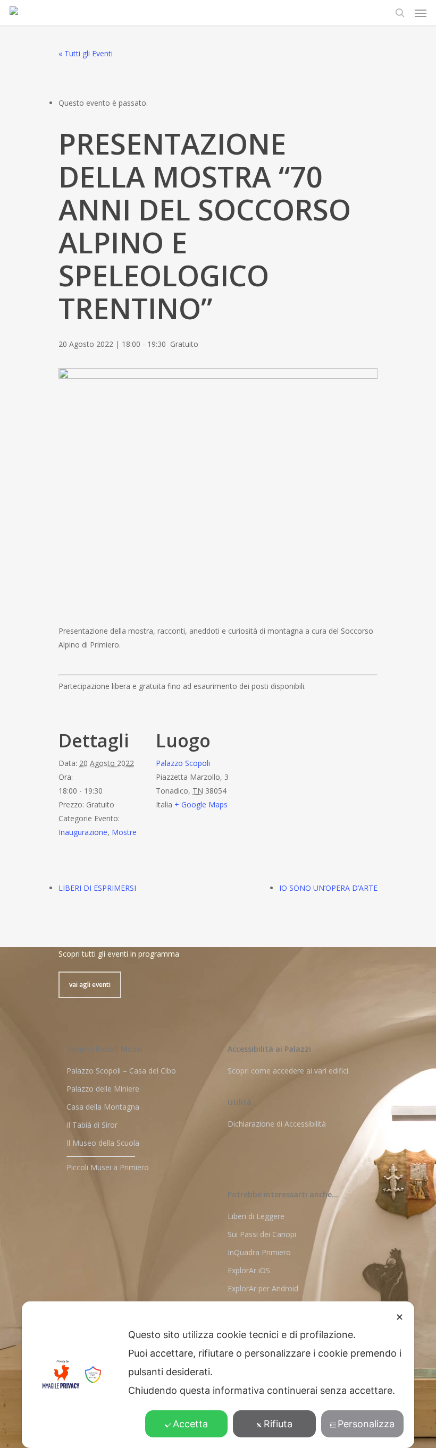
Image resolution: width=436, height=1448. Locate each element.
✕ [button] (400, 1317)
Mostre (124, 832)
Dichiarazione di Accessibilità (277, 1124)
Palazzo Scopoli (183, 763)
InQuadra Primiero (259, 1252)
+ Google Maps (201, 804)
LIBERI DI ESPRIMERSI (97, 888)
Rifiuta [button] (278, 1423)
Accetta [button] (190, 1423)
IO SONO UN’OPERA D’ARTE (328, 888)
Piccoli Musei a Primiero (107, 1167)
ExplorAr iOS (249, 1270)
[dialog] (218, 1374)
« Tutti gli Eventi (85, 53)
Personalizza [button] (366, 1423)
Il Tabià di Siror (92, 1125)
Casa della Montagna (102, 1107)
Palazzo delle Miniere (102, 1089)
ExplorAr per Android (263, 1288)
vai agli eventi (90, 984)
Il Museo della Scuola (102, 1143)
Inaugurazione (82, 832)
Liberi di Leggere (256, 1216)
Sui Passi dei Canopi (262, 1234)
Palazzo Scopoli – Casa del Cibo (121, 1071)
